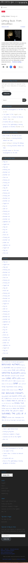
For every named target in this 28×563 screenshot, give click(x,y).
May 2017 (5, 206)
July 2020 (5, 167)
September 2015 (6, 245)
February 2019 (6, 180)
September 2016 (6, 222)
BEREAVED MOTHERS (11, 365)
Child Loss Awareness (16, 368)
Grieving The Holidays (18, 143)
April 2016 (5, 232)
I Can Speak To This (8, 114)
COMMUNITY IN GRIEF (15, 376)
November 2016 (6, 219)
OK (23, 100)
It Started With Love (8, 122)
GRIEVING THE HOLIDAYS (14, 390)
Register (3, 483)
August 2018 (6, 185)
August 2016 (6, 224)
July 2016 (5, 227)
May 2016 (5, 230)
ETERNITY (23, 379)
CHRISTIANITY (7, 376)
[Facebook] (20, 3)
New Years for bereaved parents (19, 406)
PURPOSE (3, 409)
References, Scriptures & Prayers (11, 434)
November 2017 (6, 201)
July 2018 (5, 188)
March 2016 (5, 235)
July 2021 (5, 162)
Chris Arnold (6, 136)
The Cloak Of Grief (17, 136)
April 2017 (5, 209)
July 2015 (5, 250)
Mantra (18, 559)
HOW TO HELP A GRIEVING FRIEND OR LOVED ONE (14, 399)
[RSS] (24, 3)
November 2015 (6, 240)
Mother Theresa (8, 406)
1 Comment (22, 26)
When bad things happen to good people (14, 420)
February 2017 (6, 211)
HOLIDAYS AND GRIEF (12, 398)
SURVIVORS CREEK (10, 418)
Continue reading (17, 61)
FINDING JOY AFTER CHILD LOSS (7, 384)
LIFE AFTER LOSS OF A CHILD (9, 403)
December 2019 (6, 172)
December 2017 (6, 198)
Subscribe (6, 93)
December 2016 (6, 217)
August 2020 (6, 164)
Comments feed (5, 491)
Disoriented (4, 522)
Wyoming (23, 420)
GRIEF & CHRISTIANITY (22, 384)
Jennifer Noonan (7, 151)
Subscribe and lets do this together (12, 437)
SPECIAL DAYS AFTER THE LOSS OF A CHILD (13, 409)
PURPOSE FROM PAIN (9, 408)
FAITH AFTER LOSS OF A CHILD (9, 381)
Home (2, 549)
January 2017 (6, 214)
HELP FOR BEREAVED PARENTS (12, 391)
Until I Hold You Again (6, 559)
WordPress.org (4, 494)
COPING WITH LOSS (13, 378)
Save (4, 11)
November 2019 (6, 175)
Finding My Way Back (8, 432)
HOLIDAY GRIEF (8, 396)
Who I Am (5, 439)
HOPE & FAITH (19, 398)
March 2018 (5, 191)
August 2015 (6, 248)
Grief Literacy (18, 387)
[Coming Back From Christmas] (14, 35)
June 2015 (5, 253)
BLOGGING (7, 367)
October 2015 (6, 243)
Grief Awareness (7, 386)
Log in (3, 486)
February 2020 (6, 170)
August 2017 (6, 204)
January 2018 (6, 196)
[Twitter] (22, 3)
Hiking (3, 396)
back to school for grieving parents (16, 362)
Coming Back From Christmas (11, 22)
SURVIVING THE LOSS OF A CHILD (14, 415)
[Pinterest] (26, 3)
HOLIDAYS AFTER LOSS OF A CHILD (14, 397)
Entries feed (4, 488)
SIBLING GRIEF (16, 409)
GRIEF (15, 384)
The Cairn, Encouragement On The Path (13, 110)
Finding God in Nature (20, 381)
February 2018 (6, 193)
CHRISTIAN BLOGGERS (11, 373)
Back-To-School (5, 362)
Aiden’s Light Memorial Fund (10, 429)
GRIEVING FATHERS (5, 390)
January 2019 (6, 183)
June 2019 (5, 177)
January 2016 (6, 237)
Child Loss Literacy (18, 370)
